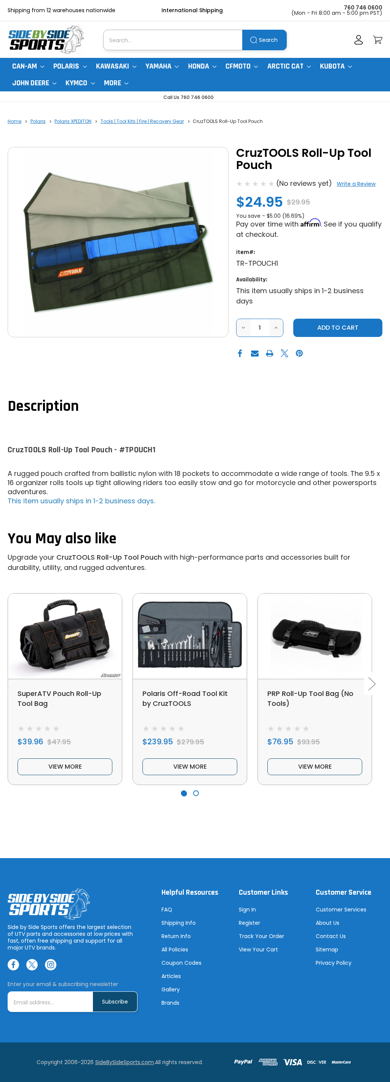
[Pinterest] (299, 353)
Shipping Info (178, 923)
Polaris (67, 66)
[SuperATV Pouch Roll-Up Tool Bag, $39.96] (65, 636)
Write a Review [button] (356, 184)
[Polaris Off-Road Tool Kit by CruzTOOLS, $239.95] (190, 636)
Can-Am (25, 66)
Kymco (77, 83)
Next (371, 683)
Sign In (247, 909)
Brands (170, 1003)
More (113, 83)
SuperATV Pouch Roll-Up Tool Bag (59, 698)
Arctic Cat (286, 66)
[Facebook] (240, 353)
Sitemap (327, 949)
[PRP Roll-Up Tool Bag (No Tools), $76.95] (315, 636)
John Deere (31, 83)
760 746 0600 (363, 7)
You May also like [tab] (62, 539)
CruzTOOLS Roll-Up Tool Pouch (109, 557)
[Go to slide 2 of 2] (196, 793)
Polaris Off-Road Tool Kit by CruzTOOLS (185, 698)
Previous (8, 683)
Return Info (176, 936)
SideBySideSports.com (124, 1062)
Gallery (170, 989)
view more (65, 766)
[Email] (255, 353)
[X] (284, 353)
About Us (327, 923)
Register (249, 923)
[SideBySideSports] (46, 40)
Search (268, 40)
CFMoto (238, 66)
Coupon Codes (181, 963)
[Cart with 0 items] (377, 40)
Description (43, 406)
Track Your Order (261, 936)
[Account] (358, 40)
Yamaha (159, 66)
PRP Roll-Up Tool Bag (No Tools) (310, 698)
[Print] (269, 353)
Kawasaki (113, 66)
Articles (171, 976)
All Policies (174, 949)
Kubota (333, 66)
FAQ (166, 909)
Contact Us (331, 936)
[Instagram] (50, 964)
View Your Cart (258, 949)
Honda (199, 66)
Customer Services (341, 909)
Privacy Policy (334, 963)
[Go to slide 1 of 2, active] (184, 793)
